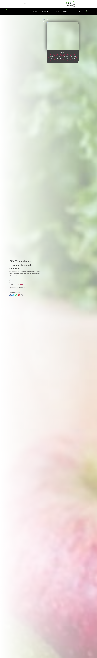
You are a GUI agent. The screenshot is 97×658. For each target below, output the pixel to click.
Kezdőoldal (34, 11)
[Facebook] (10, 295)
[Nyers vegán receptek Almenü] (83, 11)
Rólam (57, 11)
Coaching (43, 11)
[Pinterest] (19, 295)
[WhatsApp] (16, 295)
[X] (13, 295)
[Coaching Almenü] (47, 11)
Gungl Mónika (20, 284)
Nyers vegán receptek (76, 11)
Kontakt (65, 11)
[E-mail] (22, 295)
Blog (52, 11)
